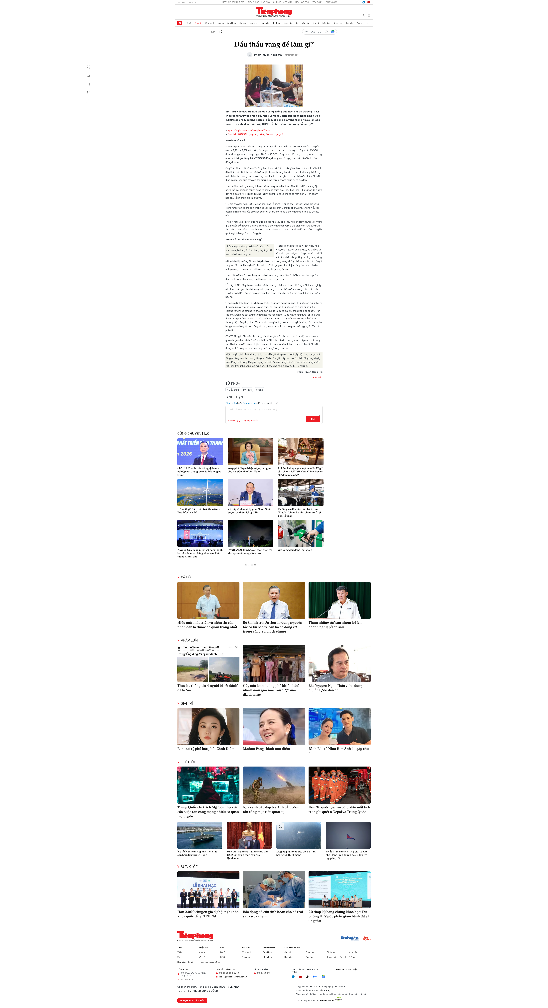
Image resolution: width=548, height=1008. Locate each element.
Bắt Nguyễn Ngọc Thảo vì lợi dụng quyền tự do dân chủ (335, 687)
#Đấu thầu (233, 389)
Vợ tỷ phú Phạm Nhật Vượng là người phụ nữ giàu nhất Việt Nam (249, 470)
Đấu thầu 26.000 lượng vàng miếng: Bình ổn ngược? (255, 134)
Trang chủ (179, 23)
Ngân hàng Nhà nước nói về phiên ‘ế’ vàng (249, 130)
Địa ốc (221, 23)
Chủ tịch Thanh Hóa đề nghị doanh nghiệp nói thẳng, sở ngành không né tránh (199, 472)
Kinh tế (198, 23)
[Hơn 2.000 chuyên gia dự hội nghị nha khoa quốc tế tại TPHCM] (208, 889)
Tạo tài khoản (250, 403)
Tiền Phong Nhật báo (259, 2)
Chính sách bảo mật (346, 969)
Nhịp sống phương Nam (209, 962)
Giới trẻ (253, 23)
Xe (297, 23)
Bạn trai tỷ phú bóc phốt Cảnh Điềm (206, 748)
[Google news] (325, 976)
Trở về (88, 100)
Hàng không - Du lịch (336, 957)
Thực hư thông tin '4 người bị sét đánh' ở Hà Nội (207, 687)
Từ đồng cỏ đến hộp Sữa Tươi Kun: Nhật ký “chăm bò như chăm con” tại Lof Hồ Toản (299, 512)
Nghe (88, 68)
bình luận (326, 32)
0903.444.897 (263, 973)
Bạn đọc (310, 957)
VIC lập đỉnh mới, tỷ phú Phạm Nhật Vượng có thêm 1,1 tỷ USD (249, 510)
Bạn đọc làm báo (194, 1000)
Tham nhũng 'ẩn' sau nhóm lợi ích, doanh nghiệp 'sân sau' (335, 624)
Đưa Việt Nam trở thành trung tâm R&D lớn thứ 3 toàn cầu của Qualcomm (247, 855)
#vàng (259, 389)
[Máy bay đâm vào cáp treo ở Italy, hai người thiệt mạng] (298, 835)
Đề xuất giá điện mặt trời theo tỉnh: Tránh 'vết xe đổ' (198, 510)
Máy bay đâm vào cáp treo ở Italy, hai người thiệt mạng (296, 853)
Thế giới (242, 23)
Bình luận (88, 92)
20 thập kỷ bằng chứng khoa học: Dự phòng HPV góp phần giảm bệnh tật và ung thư (339, 916)
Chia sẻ (88, 76)
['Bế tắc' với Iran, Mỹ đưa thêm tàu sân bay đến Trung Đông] (199, 835)
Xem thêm (368, 23)
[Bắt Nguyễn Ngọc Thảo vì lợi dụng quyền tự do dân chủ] (340, 663)
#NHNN (247, 389)
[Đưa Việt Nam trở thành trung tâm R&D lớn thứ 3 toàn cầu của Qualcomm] (249, 835)
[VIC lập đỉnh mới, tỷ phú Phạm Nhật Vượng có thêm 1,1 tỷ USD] (250, 492)
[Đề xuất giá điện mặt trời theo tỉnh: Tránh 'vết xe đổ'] (200, 492)
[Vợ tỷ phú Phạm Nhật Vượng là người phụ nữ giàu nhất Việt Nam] (250, 451)
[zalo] (316, 976)
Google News (333, 32)
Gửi (313, 419)
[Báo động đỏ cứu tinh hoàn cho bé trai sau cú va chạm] (274, 889)
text (313, 32)
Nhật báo (204, 947)
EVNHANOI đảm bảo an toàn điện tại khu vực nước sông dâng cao (250, 551)
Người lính (288, 23)
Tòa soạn (317, 2)
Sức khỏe (231, 23)
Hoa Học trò (302, 2)
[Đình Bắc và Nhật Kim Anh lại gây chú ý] (340, 726)
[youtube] (369, 2)
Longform (269, 947)
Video (359, 23)
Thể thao (276, 23)
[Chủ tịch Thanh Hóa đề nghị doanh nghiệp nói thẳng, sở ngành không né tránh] (200, 451)
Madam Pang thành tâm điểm (266, 748)
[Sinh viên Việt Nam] (350, 938)
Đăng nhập (231, 403)
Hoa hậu (349, 23)
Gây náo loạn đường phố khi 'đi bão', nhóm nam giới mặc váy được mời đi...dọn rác (271, 690)
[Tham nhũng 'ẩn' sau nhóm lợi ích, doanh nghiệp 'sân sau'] (340, 600)
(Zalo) (236, 973)
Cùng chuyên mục (193, 433)
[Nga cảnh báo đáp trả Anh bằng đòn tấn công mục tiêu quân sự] (274, 785)
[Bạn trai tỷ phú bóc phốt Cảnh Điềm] (208, 726)
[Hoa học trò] (367, 938)
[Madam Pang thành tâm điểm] (274, 726)
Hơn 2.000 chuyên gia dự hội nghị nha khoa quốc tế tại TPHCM (208, 914)
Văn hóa (305, 23)
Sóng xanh (209, 23)
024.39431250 (187, 979)
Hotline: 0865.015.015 (233, 2)
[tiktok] (309, 977)
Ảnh (222, 947)
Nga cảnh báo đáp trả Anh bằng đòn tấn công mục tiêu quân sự (271, 809)
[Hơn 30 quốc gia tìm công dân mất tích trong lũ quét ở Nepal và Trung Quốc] (340, 785)
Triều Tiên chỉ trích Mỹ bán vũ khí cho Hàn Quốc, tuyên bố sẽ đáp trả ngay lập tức (346, 855)
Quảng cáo (332, 2)
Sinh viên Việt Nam (282, 2)
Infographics (292, 947)
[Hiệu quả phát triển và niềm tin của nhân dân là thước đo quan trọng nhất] (208, 600)
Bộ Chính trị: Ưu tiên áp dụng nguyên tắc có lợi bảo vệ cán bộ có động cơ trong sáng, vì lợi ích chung (272, 627)
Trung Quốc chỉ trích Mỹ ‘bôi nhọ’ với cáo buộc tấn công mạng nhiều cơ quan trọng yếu (208, 811)
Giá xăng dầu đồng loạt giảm (295, 549)
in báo (319, 32)
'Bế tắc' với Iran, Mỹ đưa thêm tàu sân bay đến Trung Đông (197, 853)
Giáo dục (326, 23)
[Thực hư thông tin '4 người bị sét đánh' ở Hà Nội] (208, 663)
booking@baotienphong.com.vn (233, 976)
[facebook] (363, 2)
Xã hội (188, 23)
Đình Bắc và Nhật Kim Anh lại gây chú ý (339, 750)
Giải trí (316, 23)
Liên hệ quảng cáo (225, 969)
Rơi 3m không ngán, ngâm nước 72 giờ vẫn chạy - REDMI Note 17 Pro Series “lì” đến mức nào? (300, 472)
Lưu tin (88, 84)
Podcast (247, 947)
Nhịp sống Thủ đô (185, 962)
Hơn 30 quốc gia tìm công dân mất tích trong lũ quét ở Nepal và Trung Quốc (339, 809)
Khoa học (338, 23)
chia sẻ (306, 32)
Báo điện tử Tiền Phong (274, 12)
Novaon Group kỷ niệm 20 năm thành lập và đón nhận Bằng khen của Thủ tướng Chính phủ (200, 553)
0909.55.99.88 (226, 973)
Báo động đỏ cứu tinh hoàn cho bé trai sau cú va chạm (273, 914)
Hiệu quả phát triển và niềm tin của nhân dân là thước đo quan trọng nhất (207, 624)
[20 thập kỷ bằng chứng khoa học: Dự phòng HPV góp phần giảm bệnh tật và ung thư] (340, 889)
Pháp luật (264, 23)
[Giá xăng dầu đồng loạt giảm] (301, 533)
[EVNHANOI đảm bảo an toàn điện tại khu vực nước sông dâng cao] (250, 533)
